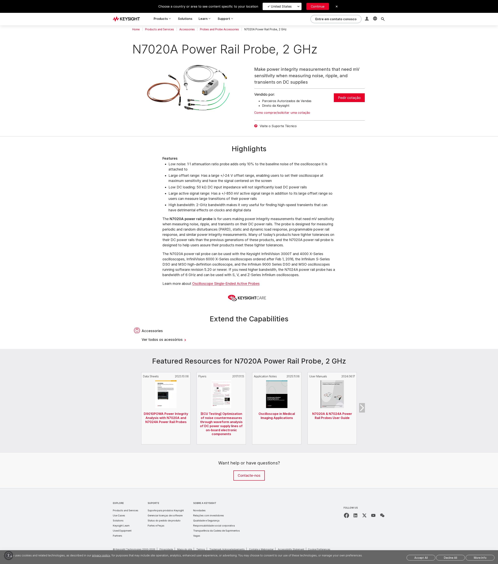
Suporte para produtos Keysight (166, 510)
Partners (117, 535)
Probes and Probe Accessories (219, 29)
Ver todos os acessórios (163, 340)
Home (136, 29)
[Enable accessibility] (8, 555)
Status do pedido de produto (164, 520)
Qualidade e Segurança (206, 520)
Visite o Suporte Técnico (278, 126)
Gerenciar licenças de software (165, 515)
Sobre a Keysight (204, 503)
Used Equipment (122, 530)
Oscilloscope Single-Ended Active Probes (226, 284)
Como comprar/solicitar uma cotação (282, 113)
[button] (367, 19)
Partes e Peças (156, 525)
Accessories (187, 29)
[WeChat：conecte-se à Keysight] (382, 515)
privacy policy (101, 555)
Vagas (196, 535)
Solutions (185, 19)
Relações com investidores (208, 515)
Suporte (153, 503)
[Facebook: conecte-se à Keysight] (346, 515)
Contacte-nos (249, 475)
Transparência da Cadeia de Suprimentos (216, 530)
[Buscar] (383, 19)
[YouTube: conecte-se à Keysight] (373, 515)
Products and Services (159, 29)
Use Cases (119, 515)
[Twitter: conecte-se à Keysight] (364, 515)
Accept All (421, 557)
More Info (480, 557)
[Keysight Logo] (128, 19)
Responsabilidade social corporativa (214, 525)
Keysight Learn (121, 525)
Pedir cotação (349, 98)
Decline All (450, 557)
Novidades (199, 510)
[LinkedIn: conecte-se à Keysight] (355, 515)
